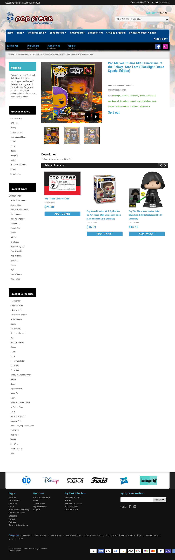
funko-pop (151, 96)
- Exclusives (23, 54)
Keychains (15, 242)
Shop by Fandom (36, 32)
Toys (12, 270)
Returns (12, 519)
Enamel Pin (15, 228)
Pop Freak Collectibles (19, 165)
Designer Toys (95, 32)
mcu (154, 101)
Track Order (39, 503)
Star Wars (14, 444)
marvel (133, 101)
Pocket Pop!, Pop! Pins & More (22, 426)
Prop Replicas (16, 256)
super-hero (145, 106)
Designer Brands (17, 342)
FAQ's (11, 507)
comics (125, 96)
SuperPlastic (15, 174)
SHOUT (16, 90)
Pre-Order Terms (17, 513)
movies (111, 106)
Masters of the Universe (20, 402)
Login (35, 500)
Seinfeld (14, 439)
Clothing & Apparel (116, 32)
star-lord (134, 106)
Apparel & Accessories (19, 210)
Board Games (16, 214)
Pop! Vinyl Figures (18, 247)
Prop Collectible (16, 251)
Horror (13, 384)
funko (142, 96)
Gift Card (14, 237)
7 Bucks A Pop (16, 118)
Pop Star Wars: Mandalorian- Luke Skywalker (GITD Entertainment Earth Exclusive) (145, 215)
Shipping (13, 516)
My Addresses (39, 507)
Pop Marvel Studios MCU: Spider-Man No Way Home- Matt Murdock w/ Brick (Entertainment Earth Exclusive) (104, 215)
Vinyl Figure (15, 279)
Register (144, 2)
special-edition (122, 106)
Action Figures (16, 319)
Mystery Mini (16, 421)
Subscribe (159, 500)
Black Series (15, 329)
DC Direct (14, 123)
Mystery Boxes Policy (19, 510)
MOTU (13, 412)
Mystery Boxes (77, 32)
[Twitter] (134, 507)
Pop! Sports (15, 430)
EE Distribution (16, 132)
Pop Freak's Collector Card (56, 199)
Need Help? (160, 38)
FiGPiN (13, 142)
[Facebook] (130, 507)
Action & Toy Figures (18, 200)
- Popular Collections (19, 315)
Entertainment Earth (18, 137)
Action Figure (16, 205)
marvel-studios (144, 101)
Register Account (41, 497)
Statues (13, 265)
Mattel (13, 160)
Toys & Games (16, 274)
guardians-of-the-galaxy (118, 101)
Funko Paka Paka (17, 361)
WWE (12, 453)
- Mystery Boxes (17, 305)
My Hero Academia (18, 416)
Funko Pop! (15, 365)
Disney (13, 128)
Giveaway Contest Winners (142, 32)
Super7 (13, 169)
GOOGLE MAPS (71, 510)
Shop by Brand (57, 32)
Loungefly (14, 155)
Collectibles (15, 223)
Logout (36, 510)
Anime (13, 324)
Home (10, 32)
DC (12, 338)
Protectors (14, 260)
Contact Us (162, 13)
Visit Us (12, 497)
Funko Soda (15, 370)
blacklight (116, 96)
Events (13, 233)
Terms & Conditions (18, 525)
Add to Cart (62, 213)
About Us (13, 503)
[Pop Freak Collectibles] (30, 18)
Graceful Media (15, 551)
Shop (20, 32)
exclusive (134, 96)
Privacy (12, 522)
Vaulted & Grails (17, 449)
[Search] (167, 19)
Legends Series (16, 389)
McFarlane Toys (17, 407)
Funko (13, 146)
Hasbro (13, 151)
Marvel (13, 398)
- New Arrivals (16, 310)
